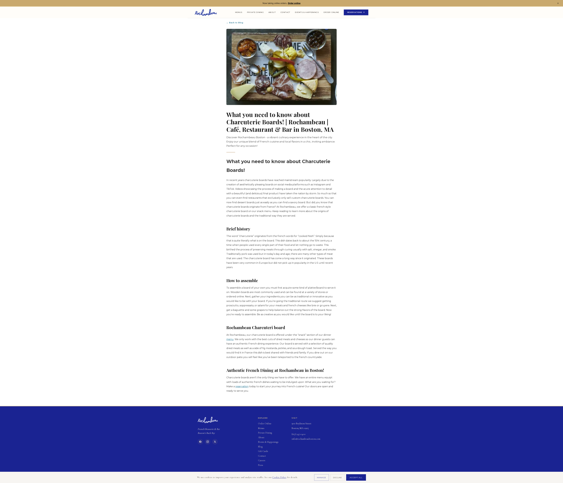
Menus (238, 12)
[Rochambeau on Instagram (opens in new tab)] (207, 441)
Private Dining (255, 12)
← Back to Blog (234, 22)
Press (260, 465)
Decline (337, 477)
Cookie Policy (279, 477)
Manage (321, 477)
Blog (260, 446)
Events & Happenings (307, 12)
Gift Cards (271, 451)
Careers (261, 460)
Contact (285, 12)
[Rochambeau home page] (208, 420)
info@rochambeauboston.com (306, 438)
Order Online (332, 13)
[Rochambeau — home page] (206, 12)
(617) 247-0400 (299, 434)
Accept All (356, 477)
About (272, 12)
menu (230, 339)
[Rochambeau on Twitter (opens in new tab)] (215, 441)
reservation (242, 386)
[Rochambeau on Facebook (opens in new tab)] (200, 441)
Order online (294, 3)
